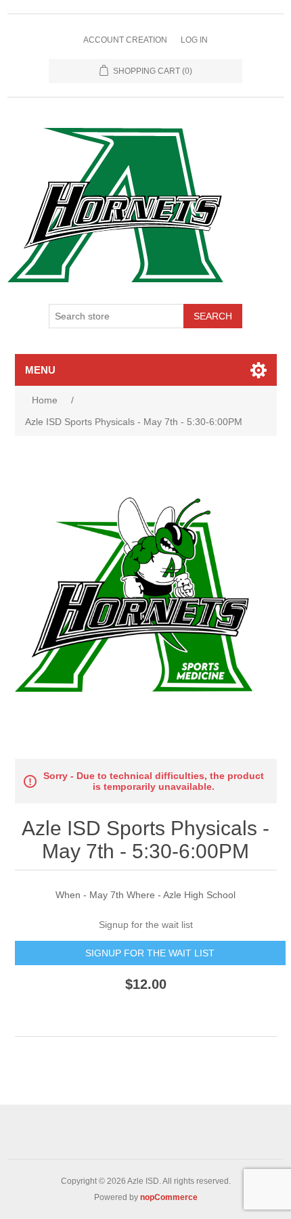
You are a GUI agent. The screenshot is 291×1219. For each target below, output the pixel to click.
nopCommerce (169, 1197)
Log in (194, 40)
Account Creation (125, 40)
